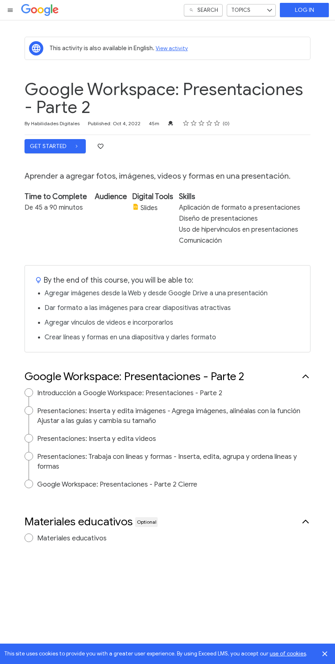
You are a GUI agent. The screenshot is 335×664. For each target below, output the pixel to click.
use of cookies (288, 653)
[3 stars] (201, 123)
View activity (172, 48)
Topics (240, 10)
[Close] (325, 654)
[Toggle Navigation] (10, 10)
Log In (304, 10)
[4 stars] (209, 123)
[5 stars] (217, 123)
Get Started (49, 146)
